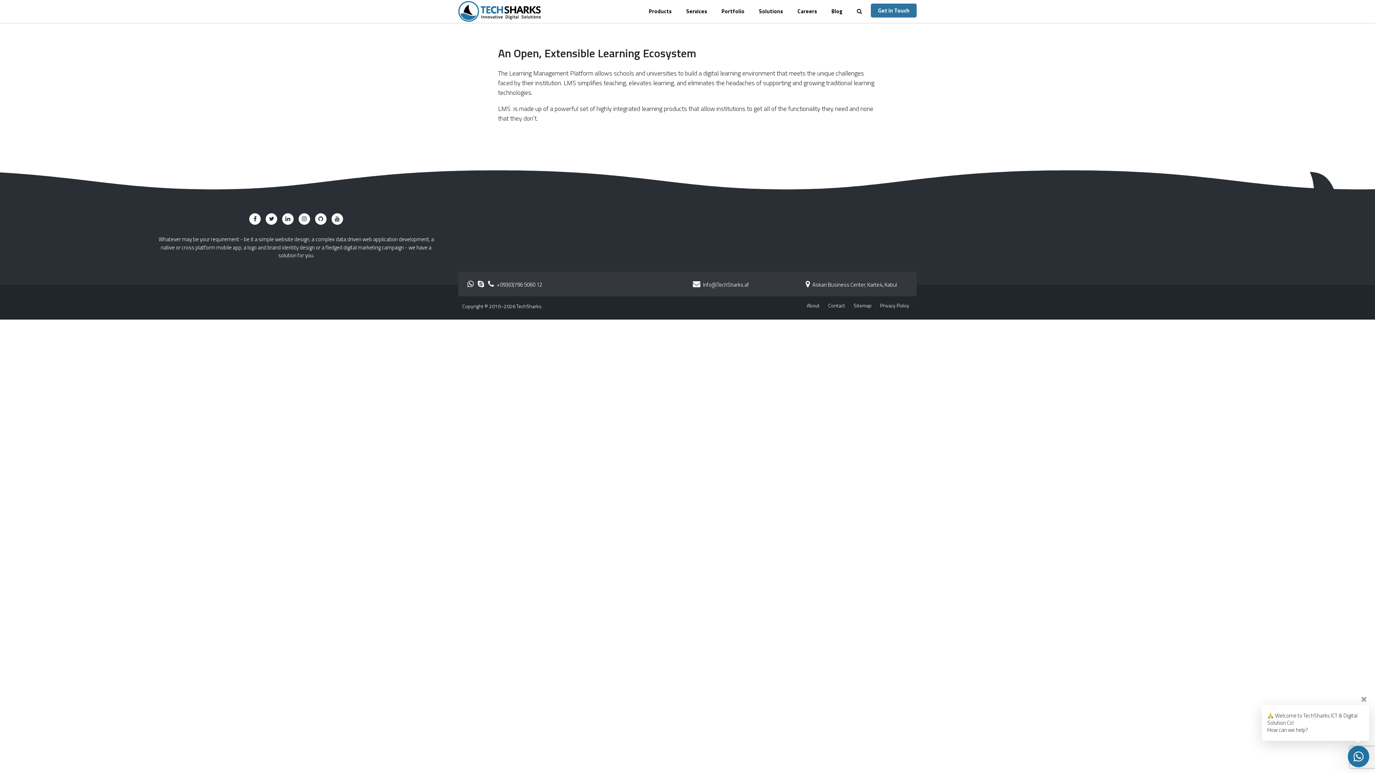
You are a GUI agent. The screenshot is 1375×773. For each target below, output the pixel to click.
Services (696, 11)
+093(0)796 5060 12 (519, 285)
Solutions (771, 11)
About (813, 305)
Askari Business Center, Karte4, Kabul (854, 285)
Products (660, 11)
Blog (837, 11)
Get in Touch (894, 10)
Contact (836, 305)
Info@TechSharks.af (726, 285)
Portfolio (733, 11)
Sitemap (863, 305)
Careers (807, 11)
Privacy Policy (894, 305)
